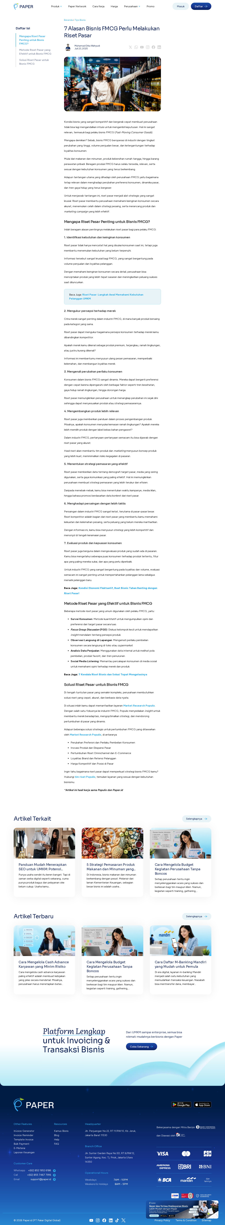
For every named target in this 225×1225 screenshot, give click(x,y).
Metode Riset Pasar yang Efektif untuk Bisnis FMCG (35, 51)
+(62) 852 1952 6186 (40, 1170)
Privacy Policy (162, 1220)
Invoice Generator (24, 1131)
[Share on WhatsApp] (136, 47)
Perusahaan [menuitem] (132, 6)
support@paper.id (41, 1179)
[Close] (215, 1203)
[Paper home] (23, 6)
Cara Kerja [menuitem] (98, 6)
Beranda (68, 20)
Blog (56, 1135)
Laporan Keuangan (24, 1152)
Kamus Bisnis (61, 1131)
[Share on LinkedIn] (159, 47)
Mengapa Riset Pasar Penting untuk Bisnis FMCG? (32, 40)
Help (56, 1139)
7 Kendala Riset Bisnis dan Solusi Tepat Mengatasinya (113, 674)
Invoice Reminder (23, 1135)
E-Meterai (19, 1148)
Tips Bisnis (80, 20)
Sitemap (206, 1220)
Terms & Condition (186, 1220)
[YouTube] (142, 47)
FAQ (56, 1143)
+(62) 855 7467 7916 (39, 1174)
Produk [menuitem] (56, 6)
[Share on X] (130, 47)
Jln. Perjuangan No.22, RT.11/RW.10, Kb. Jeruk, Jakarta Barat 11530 (110, 1133)
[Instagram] (147, 47)
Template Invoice (23, 1139)
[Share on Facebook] (153, 47)
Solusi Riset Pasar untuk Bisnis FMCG (34, 61)
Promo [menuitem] (151, 6)
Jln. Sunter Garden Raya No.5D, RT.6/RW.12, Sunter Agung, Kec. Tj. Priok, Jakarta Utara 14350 (110, 1157)
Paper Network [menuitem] (77, 6)
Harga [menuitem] (114, 6)
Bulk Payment (21, 1143)
